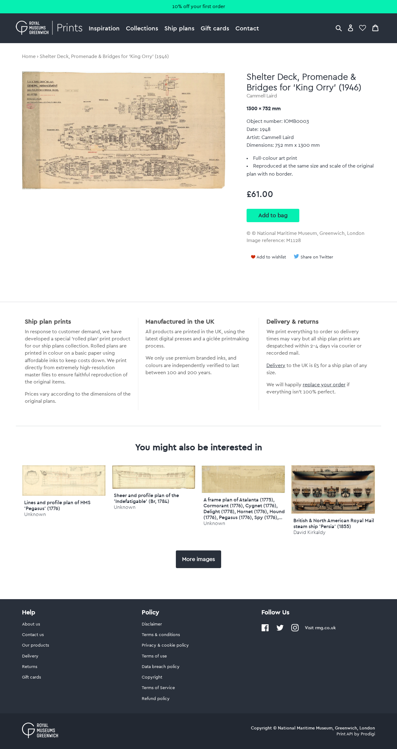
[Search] (338, 27)
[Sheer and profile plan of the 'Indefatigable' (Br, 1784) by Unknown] (153, 487)
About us (31, 624)
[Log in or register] (351, 27)
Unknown (35, 514)
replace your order (324, 384)
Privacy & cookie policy (165, 645)
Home (29, 56)
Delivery (275, 365)
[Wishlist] (362, 27)
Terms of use (154, 656)
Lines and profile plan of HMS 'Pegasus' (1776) (57, 505)
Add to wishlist (271, 257)
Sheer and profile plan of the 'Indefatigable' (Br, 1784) (146, 498)
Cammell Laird (262, 95)
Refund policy (156, 699)
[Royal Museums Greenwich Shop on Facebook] (265, 630)
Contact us (33, 635)
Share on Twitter (317, 257)
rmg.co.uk (325, 627)
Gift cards (215, 28)
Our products (35, 645)
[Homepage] (51, 28)
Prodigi (368, 734)
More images (198, 559)
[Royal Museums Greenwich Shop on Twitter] (280, 630)
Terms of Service (158, 688)
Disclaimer (152, 624)
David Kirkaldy (309, 532)
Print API (345, 734)
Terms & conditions (161, 635)
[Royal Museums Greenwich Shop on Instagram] (295, 630)
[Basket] (375, 27)
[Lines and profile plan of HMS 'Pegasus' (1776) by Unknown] (63, 494)
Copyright (152, 677)
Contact (247, 28)
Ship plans (179, 28)
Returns (29, 667)
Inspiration (104, 28)
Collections (142, 28)
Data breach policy (161, 667)
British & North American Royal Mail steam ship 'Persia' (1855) (333, 523)
